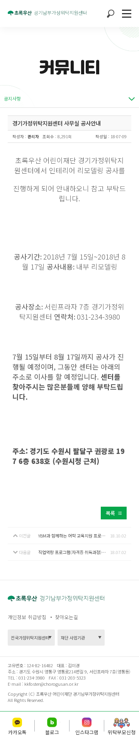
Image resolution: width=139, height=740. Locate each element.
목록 (110, 513)
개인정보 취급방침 (27, 617)
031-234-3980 (31, 678)
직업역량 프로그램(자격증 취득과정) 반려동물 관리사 (74, 552)
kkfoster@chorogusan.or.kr (51, 684)
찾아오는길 (66, 617)
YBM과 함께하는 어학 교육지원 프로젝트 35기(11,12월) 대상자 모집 (74, 535)
